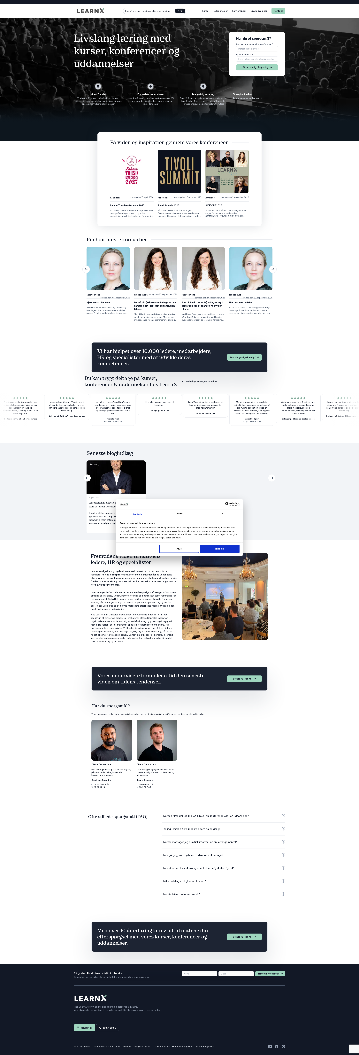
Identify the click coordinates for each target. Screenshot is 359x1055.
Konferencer (239, 11)
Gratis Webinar (259, 11)
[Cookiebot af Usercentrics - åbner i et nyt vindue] (227, 504)
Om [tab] (221, 513)
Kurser (206, 11)
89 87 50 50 (108, 1027)
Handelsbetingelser (182, 1046)
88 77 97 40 (145, 787)
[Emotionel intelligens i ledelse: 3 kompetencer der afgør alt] (116, 477)
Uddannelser (221, 11)
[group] (116, 496)
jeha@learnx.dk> (147, 784)
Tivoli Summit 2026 (168, 205)
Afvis (179, 549)
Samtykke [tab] (137, 514)
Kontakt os (86, 1027)
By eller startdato (244, 54)
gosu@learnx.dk (101, 784)
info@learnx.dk (142, 1046)
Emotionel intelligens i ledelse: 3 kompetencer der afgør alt (108, 504)
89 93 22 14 (99, 787)
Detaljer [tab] (179, 513)
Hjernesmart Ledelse (98, 302)
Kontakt (278, 11)
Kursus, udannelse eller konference (254, 44)
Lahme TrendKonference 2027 (127, 205)
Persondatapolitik (204, 1046)
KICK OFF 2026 (213, 205)
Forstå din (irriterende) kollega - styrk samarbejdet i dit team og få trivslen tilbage (155, 306)
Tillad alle (219, 549)
